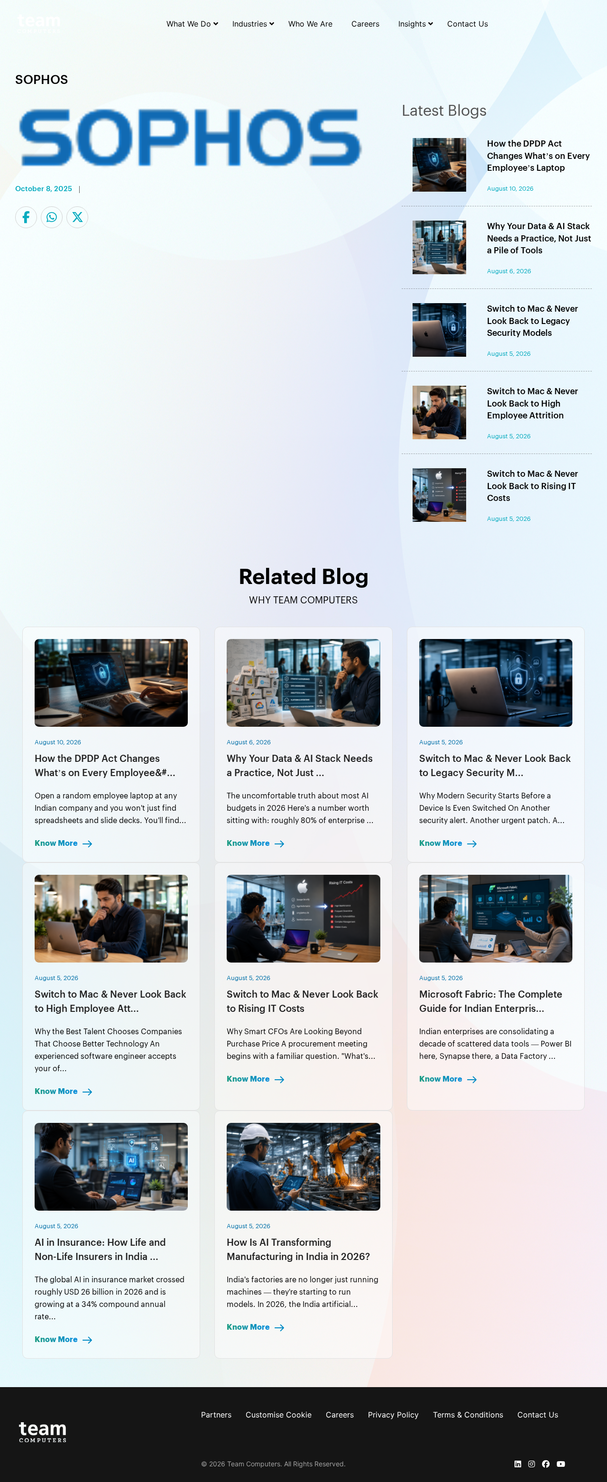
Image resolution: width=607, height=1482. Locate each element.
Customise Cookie (279, 1414)
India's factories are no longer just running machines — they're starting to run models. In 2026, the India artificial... (302, 1292)
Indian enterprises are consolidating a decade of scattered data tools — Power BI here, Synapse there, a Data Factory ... (495, 1044)
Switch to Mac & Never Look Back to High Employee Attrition (532, 403)
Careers (340, 1414)
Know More (57, 843)
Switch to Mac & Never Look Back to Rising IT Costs (532, 486)
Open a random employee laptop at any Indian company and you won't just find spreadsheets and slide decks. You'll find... (110, 808)
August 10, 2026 (58, 742)
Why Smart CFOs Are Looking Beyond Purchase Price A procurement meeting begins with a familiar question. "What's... (301, 1044)
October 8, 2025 (43, 189)
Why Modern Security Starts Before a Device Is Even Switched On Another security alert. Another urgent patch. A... (492, 808)
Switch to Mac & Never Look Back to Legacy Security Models (532, 321)
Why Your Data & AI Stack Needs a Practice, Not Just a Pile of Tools (539, 238)
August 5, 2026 (441, 742)
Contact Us (537, 1414)
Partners (216, 1414)
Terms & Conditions (468, 1414)
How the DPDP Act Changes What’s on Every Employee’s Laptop (538, 155)
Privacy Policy (393, 1414)
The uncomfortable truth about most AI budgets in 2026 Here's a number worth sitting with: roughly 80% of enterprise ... (300, 808)
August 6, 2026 (249, 742)
